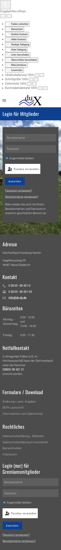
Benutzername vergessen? (21, 196)
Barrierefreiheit (12, 448)
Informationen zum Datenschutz (23, 413)
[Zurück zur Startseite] (31, 100)
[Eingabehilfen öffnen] (5, 4)
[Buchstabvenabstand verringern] (40, 88)
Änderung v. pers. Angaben (19, 401)
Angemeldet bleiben (21, 158)
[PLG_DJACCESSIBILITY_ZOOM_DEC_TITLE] (37, 75)
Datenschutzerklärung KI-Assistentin (25, 442)
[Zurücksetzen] (3, 16)
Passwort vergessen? (18, 190)
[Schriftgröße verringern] (31, 79)
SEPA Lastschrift (13, 407)
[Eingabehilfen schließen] (9, 16)
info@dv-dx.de (17, 297)
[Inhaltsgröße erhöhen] (42, 75)
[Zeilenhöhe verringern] (29, 84)
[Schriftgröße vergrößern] (36, 79)
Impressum (10, 454)
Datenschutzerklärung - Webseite (23, 436)
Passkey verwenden (26, 169)
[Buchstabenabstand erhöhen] (45, 88)
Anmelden (15, 181)
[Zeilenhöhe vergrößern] (34, 84)
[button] (4, 100)
